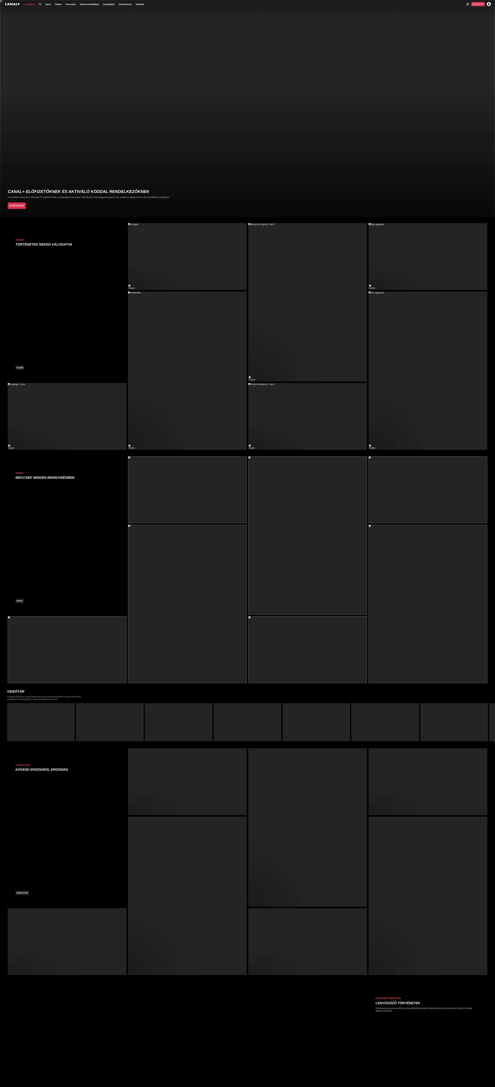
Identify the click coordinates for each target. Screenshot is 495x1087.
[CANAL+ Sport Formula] (187, 489)
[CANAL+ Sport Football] (187, 604)
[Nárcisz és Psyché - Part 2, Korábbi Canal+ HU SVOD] (307, 302)
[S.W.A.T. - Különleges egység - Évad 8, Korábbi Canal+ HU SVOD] (307, 827)
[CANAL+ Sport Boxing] (67, 649)
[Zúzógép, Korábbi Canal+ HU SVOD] (187, 256)
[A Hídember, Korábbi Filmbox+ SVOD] (187, 370)
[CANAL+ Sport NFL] (307, 649)
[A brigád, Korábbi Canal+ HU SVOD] (187, 781)
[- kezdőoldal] (12, 4)
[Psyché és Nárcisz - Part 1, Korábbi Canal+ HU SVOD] (307, 416)
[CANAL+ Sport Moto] (428, 489)
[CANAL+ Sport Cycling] (428, 604)
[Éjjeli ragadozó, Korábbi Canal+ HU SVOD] (428, 256)
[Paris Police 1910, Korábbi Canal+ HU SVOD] (428, 896)
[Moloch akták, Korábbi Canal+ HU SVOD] (67, 941)
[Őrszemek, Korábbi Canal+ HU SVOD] (187, 896)
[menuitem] (30, 4)
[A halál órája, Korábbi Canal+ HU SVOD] (428, 781)
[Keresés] (467, 4)
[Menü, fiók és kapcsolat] (489, 4)
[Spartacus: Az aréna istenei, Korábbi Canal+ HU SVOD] (307, 941)
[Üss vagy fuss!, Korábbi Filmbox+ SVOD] (428, 370)
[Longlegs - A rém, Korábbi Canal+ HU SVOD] (67, 416)
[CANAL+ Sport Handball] (307, 535)
